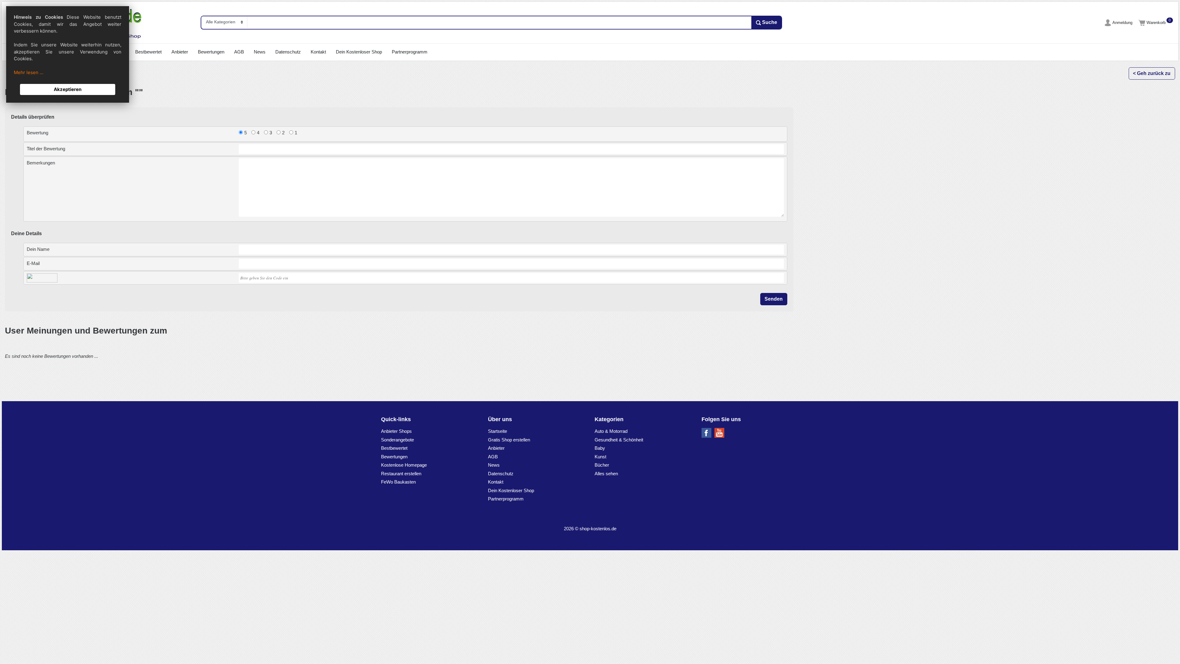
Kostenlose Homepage (404, 465)
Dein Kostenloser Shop (359, 51)
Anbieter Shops (396, 431)
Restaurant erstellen (401, 473)
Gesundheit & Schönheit (619, 439)
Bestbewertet (148, 51)
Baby (600, 448)
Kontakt (318, 51)
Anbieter (179, 51)
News (260, 51)
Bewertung (37, 132)
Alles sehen (606, 473)
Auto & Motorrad (611, 431)
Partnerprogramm (409, 51)
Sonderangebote (397, 439)
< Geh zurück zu (1151, 73)
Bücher (602, 465)
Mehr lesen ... (28, 72)
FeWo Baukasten (398, 481)
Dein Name (38, 249)
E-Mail (33, 263)
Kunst (600, 456)
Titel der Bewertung (46, 148)
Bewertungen (211, 51)
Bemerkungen (41, 162)
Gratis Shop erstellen (509, 439)
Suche (769, 22)
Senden (774, 299)
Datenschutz (288, 51)
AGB (239, 51)
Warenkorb (1157, 22)
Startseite (497, 431)
